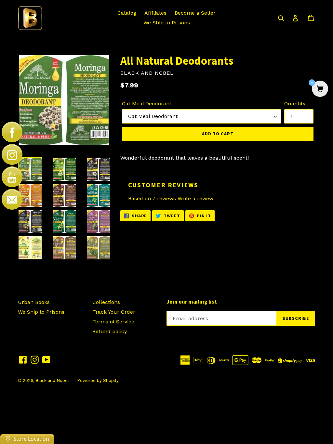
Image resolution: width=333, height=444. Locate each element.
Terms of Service (113, 322)
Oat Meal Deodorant (146, 103)
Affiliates (155, 13)
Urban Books (34, 302)
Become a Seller (195, 13)
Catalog (126, 13)
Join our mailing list (191, 301)
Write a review (195, 198)
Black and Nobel (52, 380)
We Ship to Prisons (166, 23)
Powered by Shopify (98, 380)
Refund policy (109, 331)
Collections (106, 302)
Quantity (294, 103)
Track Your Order (113, 312)
